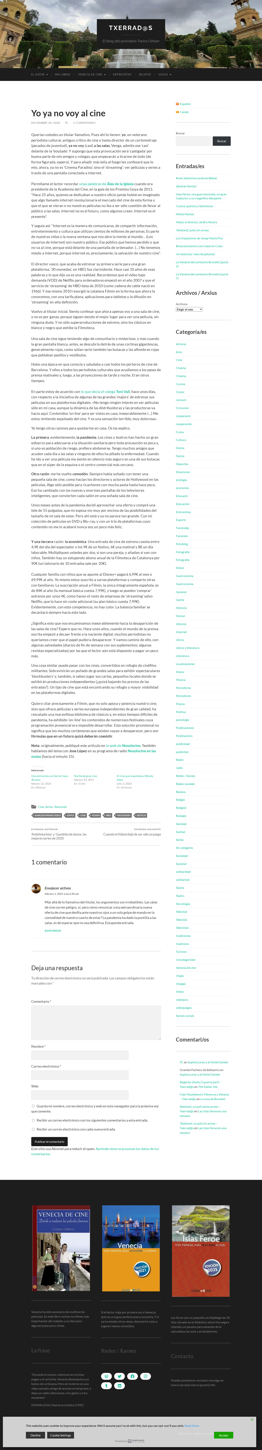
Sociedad (182, 855)
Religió (180, 799)
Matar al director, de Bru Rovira (196, 222)
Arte (179, 352)
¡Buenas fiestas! (186, 186)
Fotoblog (182, 544)
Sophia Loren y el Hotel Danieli (208, 1062)
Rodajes (181, 816)
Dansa (180, 448)
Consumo (182, 408)
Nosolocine (137, 751)
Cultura (181, 440)
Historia (181, 608)
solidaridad (183, 871)
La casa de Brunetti (212, 1099)
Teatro (180, 895)
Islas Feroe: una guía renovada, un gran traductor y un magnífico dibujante (201, 196)
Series (49, 807)
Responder (53, 930)
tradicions (182, 943)
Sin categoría (184, 847)
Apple (70, 815)
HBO (108, 815)
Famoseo (182, 536)
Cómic (180, 392)
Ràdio (180, 759)
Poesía (180, 704)
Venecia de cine (90, 74)
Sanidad (181, 824)
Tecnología (183, 904)
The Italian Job (208, 1086)
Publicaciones (185, 727)
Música (180, 679)
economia (182, 488)
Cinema (181, 368)
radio (179, 767)
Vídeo (180, 991)
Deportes (182, 464)
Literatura (182, 656)
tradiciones (183, 935)
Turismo (181, 951)
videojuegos (184, 1007)
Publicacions (184, 736)
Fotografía (182, 552)
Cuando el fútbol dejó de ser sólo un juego (132, 832)
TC (66, 122)
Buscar (180, 133)
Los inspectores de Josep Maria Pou (199, 238)
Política (181, 712)
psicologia (182, 719)
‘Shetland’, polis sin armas (192, 230)
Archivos (182, 304)
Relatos (145, 74)
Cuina (180, 432)
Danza (180, 456)
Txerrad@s (131, 27)
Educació (182, 496)
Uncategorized (185, 959)
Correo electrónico (46, 1066)
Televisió (181, 911)
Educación (182, 504)
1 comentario (84, 122)
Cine (41, 807)
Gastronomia (184, 576)
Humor (180, 616)
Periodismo (183, 696)
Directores (183, 472)
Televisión (60, 807)
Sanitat (180, 832)
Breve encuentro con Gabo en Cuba (199, 246)
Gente (180, 600)
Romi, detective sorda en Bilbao (196, 178)
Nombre (38, 1046)
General (181, 592)
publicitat (182, 752)
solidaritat (182, 879)
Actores (181, 344)
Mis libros (62, 74)
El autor (37, 74)
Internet (181, 632)
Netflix (141, 815)
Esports (181, 520)
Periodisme (183, 688)
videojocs (182, 999)
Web (34, 1086)
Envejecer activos (58, 888)
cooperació (183, 416)
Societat (181, 864)
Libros (180, 639)
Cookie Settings (60, 1435)
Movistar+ (124, 815)
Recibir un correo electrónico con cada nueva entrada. (76, 1129)
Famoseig (182, 528)
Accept (223, 1435)
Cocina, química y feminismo (194, 206)
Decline (35, 1435)
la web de (123, 745)
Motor (180, 672)
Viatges (181, 983)
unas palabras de (106, 184)
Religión (181, 807)
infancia (181, 624)
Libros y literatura (187, 648)
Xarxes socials (185, 1015)
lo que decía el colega (105, 391)
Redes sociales (185, 784)
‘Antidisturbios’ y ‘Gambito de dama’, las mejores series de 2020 (59, 834)
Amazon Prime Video (48, 815)
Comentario (41, 1001)
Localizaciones (185, 664)
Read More (192, 1425)
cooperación (184, 424)
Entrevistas (122, 74)
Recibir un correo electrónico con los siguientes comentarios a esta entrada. (92, 1120)
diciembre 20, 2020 (45, 122)
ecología (181, 480)
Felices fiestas (185, 214)
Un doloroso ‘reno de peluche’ (195, 254)
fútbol (180, 568)
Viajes (163, 74)
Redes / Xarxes (185, 776)
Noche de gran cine (85, 776)
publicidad (183, 744)
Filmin (96, 815)
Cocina (180, 384)
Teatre (180, 887)
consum (181, 400)
